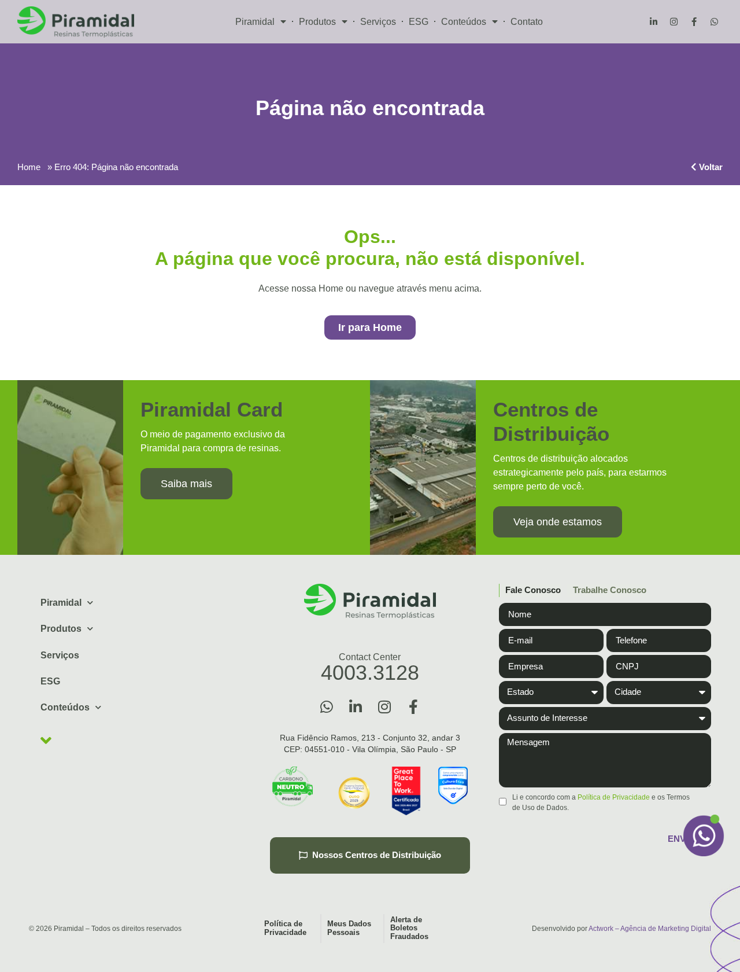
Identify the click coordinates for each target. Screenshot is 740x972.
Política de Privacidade (614, 797)
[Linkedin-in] (653, 22)
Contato (526, 22)
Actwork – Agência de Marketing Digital (650, 929)
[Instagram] (673, 22)
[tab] (530, 590)
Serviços (378, 22)
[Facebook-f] (693, 22)
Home (28, 167)
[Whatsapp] (714, 22)
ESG (418, 22)
